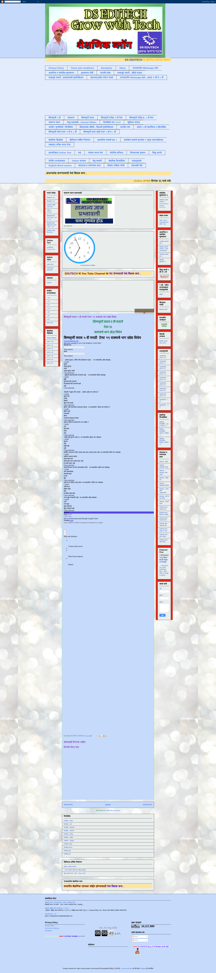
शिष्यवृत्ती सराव (87, 117)
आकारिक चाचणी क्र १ (107, 140)
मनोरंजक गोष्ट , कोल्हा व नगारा (163, 530)
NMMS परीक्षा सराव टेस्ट (60, 144)
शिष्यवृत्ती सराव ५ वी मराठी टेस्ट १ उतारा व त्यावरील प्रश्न (60, 902)
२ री (48, 301)
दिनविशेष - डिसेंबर (68, 834)
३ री (48, 305)
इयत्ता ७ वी (50, 363)
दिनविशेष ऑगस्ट (68, 847)
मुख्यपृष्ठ (108, 805)
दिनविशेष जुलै (67, 851)
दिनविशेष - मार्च (68, 824)
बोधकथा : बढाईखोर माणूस (163, 466)
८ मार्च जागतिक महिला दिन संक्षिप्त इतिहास (75, 870)
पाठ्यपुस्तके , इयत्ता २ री (163, 362)
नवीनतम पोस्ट (68, 805)
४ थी (48, 308)
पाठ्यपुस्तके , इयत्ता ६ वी (163, 384)
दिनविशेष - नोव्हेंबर (68, 837)
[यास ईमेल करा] (97, 736)
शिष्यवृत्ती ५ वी (55, 117)
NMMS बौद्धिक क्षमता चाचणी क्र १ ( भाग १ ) (57, 908)
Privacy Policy (56, 68)
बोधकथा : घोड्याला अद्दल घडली (163, 472)
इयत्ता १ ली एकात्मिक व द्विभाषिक (151, 127)
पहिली (161, 294)
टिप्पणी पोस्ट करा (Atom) (113, 810)
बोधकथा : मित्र (163, 462)
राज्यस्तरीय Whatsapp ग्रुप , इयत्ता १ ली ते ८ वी (141, 77)
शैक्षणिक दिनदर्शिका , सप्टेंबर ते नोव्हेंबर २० (164, 432)
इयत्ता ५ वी (50, 356)
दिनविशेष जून (67, 854)
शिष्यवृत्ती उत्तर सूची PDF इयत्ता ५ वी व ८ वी (51, 225)
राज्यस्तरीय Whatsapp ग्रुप (145, 68)
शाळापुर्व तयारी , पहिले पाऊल (129, 72)
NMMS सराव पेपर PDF (51, 231)
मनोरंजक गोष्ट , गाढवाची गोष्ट (163, 524)
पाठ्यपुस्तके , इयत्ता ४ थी (163, 373)
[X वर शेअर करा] (102, 736)
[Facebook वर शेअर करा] (104, 736)
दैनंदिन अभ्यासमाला (57, 160)
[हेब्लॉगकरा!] (100, 736)
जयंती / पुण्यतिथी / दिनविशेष (61, 127)
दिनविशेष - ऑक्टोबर (69, 841)
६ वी (48, 316)
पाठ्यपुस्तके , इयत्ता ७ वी (163, 389)
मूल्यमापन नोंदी (87, 72)
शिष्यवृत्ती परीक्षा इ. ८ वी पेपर (141, 117)
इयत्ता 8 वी (50, 323)
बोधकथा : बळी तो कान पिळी (164, 497)
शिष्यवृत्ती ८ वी (51, 201)
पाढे (79, 152)
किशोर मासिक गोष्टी (116, 165)
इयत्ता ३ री (50, 349)
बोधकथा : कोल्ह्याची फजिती (164, 484)
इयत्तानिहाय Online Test (60, 152)
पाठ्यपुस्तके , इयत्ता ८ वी (163, 395)
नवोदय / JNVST (49, 211)
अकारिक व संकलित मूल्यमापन (61, 72)
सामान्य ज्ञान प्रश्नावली (50, 269)
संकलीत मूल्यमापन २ (162, 261)
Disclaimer (106, 68)
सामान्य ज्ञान (54, 122)
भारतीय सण (125, 127)
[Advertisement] (99, 97)
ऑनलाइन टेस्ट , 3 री (50, 914)
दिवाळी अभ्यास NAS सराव (163, 342)
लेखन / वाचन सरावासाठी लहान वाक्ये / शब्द (164, 222)
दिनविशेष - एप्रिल (68, 821)
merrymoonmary (127, 968)
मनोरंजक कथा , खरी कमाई (163, 541)
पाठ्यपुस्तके (137, 160)
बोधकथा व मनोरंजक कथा (89, 165)
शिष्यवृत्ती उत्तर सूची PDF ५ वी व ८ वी (99, 131)
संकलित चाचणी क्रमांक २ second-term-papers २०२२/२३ (164, 203)
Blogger (143, 968)
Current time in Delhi (88, 265)
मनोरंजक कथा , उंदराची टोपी (163, 519)
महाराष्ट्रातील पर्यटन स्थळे (101, 77)
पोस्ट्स (136, 936)
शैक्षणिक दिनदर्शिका (117, 160)
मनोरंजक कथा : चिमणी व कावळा (163, 513)
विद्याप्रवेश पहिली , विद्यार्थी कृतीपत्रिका (96, 127)
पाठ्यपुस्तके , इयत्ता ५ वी (163, 378)
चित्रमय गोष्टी (163, 309)
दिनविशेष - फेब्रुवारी (69, 827)
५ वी (48, 312)
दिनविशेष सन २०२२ (112, 122)
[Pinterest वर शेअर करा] (106, 736)
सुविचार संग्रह (133, 122)
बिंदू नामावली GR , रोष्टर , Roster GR (74, 873)
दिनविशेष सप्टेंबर (68, 844)
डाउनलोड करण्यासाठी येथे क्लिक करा (111, 173)
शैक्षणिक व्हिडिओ (51, 338)
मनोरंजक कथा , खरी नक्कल (163, 535)
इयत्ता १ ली (50, 341)
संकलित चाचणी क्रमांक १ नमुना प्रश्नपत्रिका (143, 140)
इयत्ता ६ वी (50, 359)
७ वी (48, 319)
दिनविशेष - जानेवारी (69, 831)
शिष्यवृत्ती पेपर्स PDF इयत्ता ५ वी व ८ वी (51, 217)
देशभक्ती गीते (136, 165)
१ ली (48, 298)
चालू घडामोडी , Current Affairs (81, 122)
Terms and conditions (82, 68)
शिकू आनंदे (157, 152)
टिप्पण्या (136, 940)
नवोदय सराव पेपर (95, 152)
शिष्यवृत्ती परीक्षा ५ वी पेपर (112, 117)
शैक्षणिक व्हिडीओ (56, 140)
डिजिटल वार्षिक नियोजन (80, 140)
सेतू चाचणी (97, 160)
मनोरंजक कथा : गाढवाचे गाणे (163, 508)
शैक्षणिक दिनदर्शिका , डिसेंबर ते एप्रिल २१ (164, 441)
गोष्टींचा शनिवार (116, 152)
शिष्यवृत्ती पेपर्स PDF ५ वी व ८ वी (63, 131)
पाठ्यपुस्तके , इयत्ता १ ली (163, 357)
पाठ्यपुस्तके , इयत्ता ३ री (163, 368)
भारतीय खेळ (105, 72)
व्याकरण (71, 117)
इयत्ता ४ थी (50, 352)
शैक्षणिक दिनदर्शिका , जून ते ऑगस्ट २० (163, 424)
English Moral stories (60, 165)
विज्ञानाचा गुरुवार (137, 152)
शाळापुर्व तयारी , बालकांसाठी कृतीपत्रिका (66, 77)
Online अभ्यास (79, 160)
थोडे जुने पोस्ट (147, 805)
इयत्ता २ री (50, 345)
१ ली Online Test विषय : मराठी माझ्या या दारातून (164, 558)
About (122, 68)
